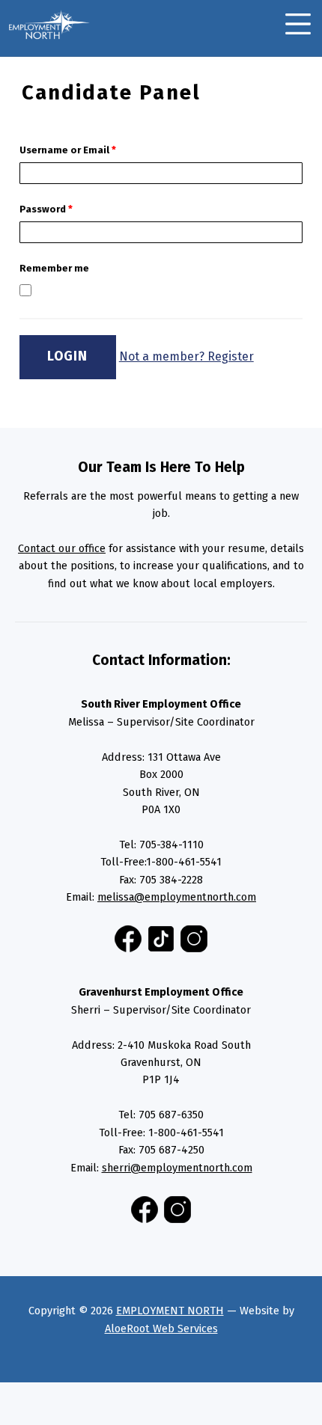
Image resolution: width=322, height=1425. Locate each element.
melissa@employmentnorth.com (176, 897)
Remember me (54, 268)
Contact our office (62, 548)
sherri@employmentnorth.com (177, 1167)
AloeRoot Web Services (161, 1328)
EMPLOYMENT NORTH (170, 1310)
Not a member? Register (186, 356)
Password (46, 209)
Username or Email (67, 150)
